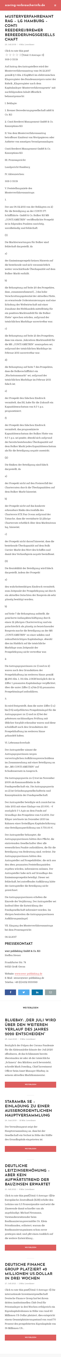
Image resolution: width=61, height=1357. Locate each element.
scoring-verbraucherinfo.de (25, 5)
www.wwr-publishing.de (28, 974)
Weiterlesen (30, 1084)
